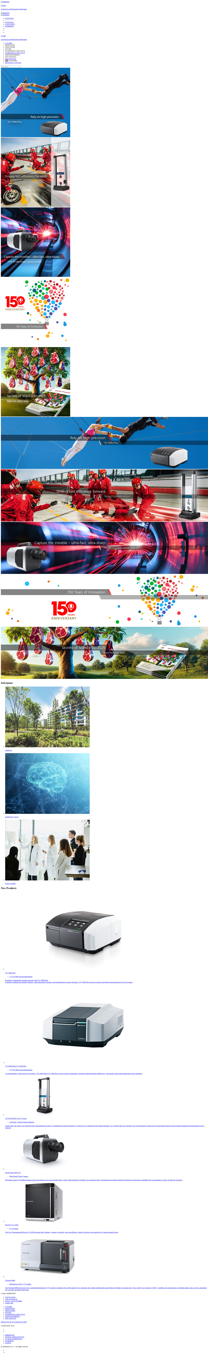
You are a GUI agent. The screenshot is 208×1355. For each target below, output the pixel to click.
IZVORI (8, 1312)
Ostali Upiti (9, 1303)
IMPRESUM (9, 1335)
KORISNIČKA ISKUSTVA (15, 53)
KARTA (8, 1343)
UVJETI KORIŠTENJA (13, 1339)
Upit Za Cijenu (10, 1297)
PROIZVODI (10, 1309)
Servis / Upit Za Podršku (13, 1301)
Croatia (3, 5)
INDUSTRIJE (10, 1311)
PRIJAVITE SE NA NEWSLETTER (14, 1322)
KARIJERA (9, 1341)
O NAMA (8, 1307)
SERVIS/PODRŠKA (12, 1316)
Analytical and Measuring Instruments (14, 9)
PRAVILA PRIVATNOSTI (14, 1337)
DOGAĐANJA (10, 59)
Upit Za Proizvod (11, 1299)
